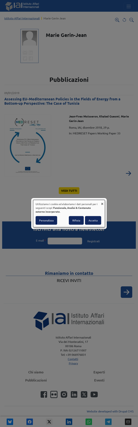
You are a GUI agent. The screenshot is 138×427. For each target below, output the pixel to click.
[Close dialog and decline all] (102, 202)
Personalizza (46, 220)
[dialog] (69, 213)
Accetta (93, 220)
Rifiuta (76, 220)
